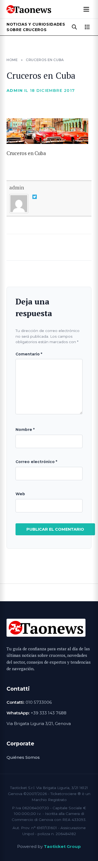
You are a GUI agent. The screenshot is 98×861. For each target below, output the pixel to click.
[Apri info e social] (87, 27)
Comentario (29, 354)
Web (20, 494)
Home (12, 60)
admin (16, 187)
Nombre (25, 429)
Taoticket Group (62, 846)
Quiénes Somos (23, 757)
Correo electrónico (36, 462)
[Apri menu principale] (86, 9)
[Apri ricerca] (74, 27)
